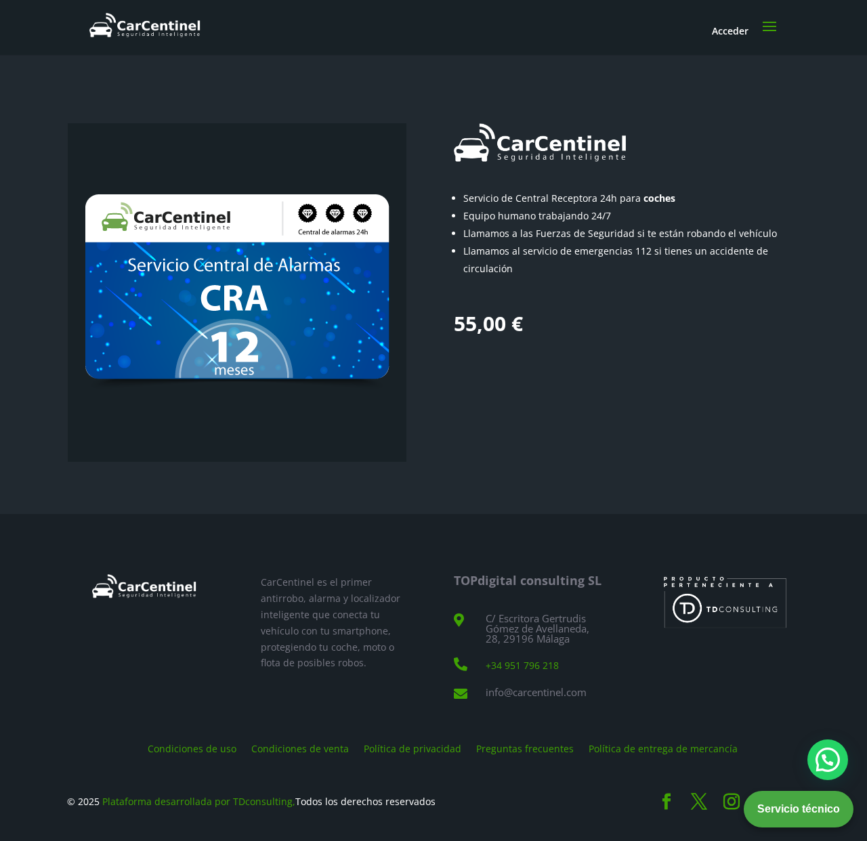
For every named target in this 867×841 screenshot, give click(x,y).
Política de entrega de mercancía (663, 748)
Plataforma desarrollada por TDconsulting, (198, 801)
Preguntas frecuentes (525, 748)
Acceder (730, 30)
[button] (827, 759)
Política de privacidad (412, 748)
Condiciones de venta (300, 748)
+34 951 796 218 (522, 665)
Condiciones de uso (192, 748)
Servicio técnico (798, 809)
